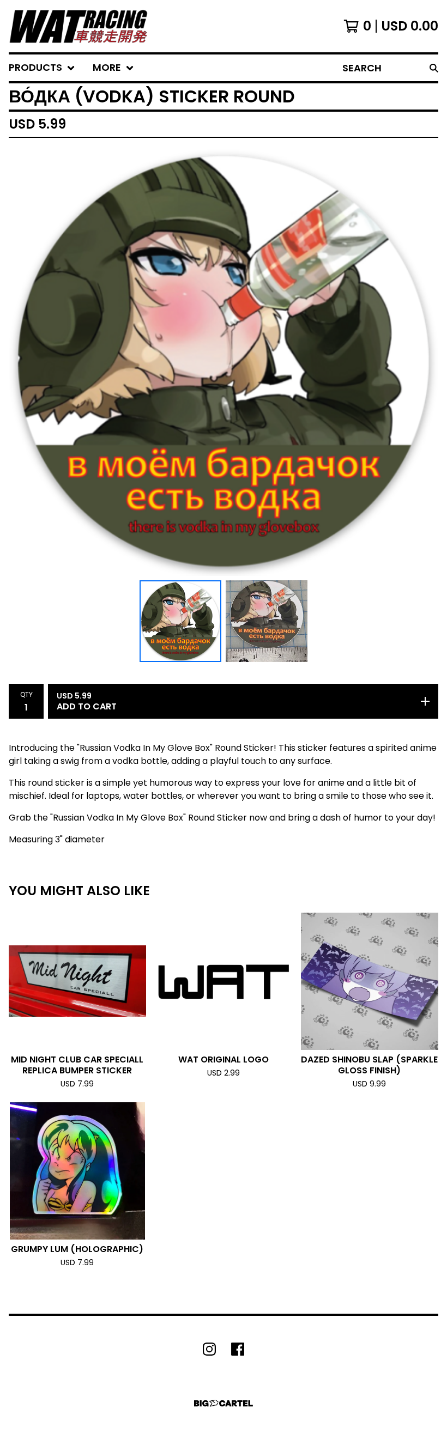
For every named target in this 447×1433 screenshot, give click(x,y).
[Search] (434, 67)
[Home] (78, 26)
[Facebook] (237, 1349)
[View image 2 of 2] (266, 621)
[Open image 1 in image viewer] (223, 361)
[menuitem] (42, 67)
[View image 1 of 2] (180, 621)
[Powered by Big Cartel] (223, 1403)
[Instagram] (209, 1349)
